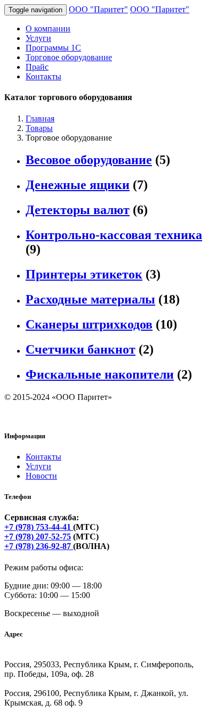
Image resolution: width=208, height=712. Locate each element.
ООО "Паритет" (98, 9)
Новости (41, 475)
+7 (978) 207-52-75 (37, 536)
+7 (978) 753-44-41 (38, 526)
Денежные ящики (78, 185)
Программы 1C (53, 47)
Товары (39, 128)
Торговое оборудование (69, 57)
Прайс (37, 66)
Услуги (38, 38)
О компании (48, 28)
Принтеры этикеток (84, 274)
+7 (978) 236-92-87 (38, 546)
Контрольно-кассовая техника (114, 235)
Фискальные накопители (100, 374)
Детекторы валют (78, 210)
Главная (40, 118)
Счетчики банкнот (80, 349)
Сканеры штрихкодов (89, 324)
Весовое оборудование (89, 160)
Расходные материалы (90, 299)
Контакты (43, 76)
